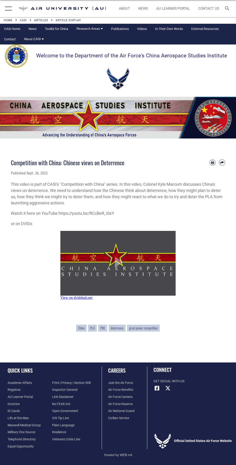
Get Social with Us (168, 381)
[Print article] (212, 162)
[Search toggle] (228, 8)
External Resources (205, 29)
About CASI (33, 39)
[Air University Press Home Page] (118, 117)
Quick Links (20, 370)
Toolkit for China (56, 29)
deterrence (117, 328)
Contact (10, 39)
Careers (117, 370)
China (81, 328)
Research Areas (89, 28)
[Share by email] (222, 162)
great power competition (143, 328)
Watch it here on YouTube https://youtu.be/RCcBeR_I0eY (62, 213)
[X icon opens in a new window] (168, 388)
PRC (102, 328)
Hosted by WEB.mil (118, 455)
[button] (7, 8)
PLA (92, 328)
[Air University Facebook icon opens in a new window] (156, 388)
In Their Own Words (169, 29)
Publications (120, 29)
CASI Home (12, 29)
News (33, 29)
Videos (142, 29)
